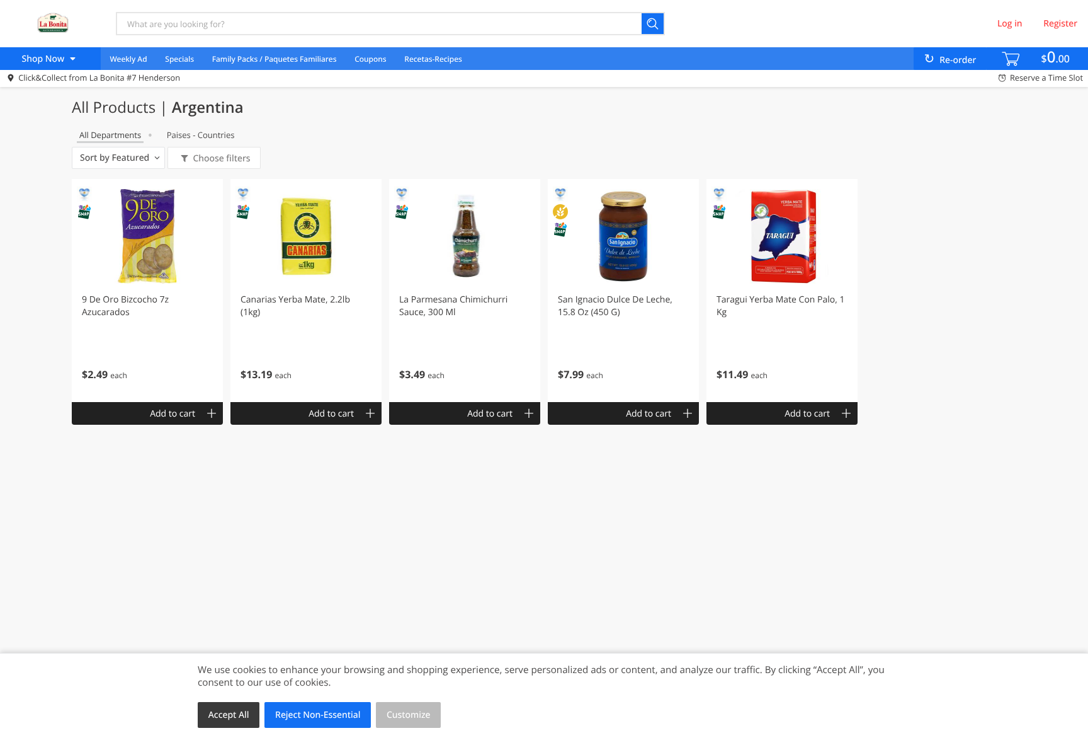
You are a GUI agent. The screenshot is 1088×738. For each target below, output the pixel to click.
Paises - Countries (201, 135)
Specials (179, 59)
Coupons (370, 59)
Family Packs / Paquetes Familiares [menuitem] (274, 59)
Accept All (228, 715)
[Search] (653, 23)
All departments (110, 135)
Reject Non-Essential (317, 715)
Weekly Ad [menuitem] (128, 59)
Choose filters (221, 158)
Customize (409, 715)
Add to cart (172, 414)
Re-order (957, 60)
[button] (147, 290)
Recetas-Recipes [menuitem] (433, 59)
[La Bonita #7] (52, 23)
